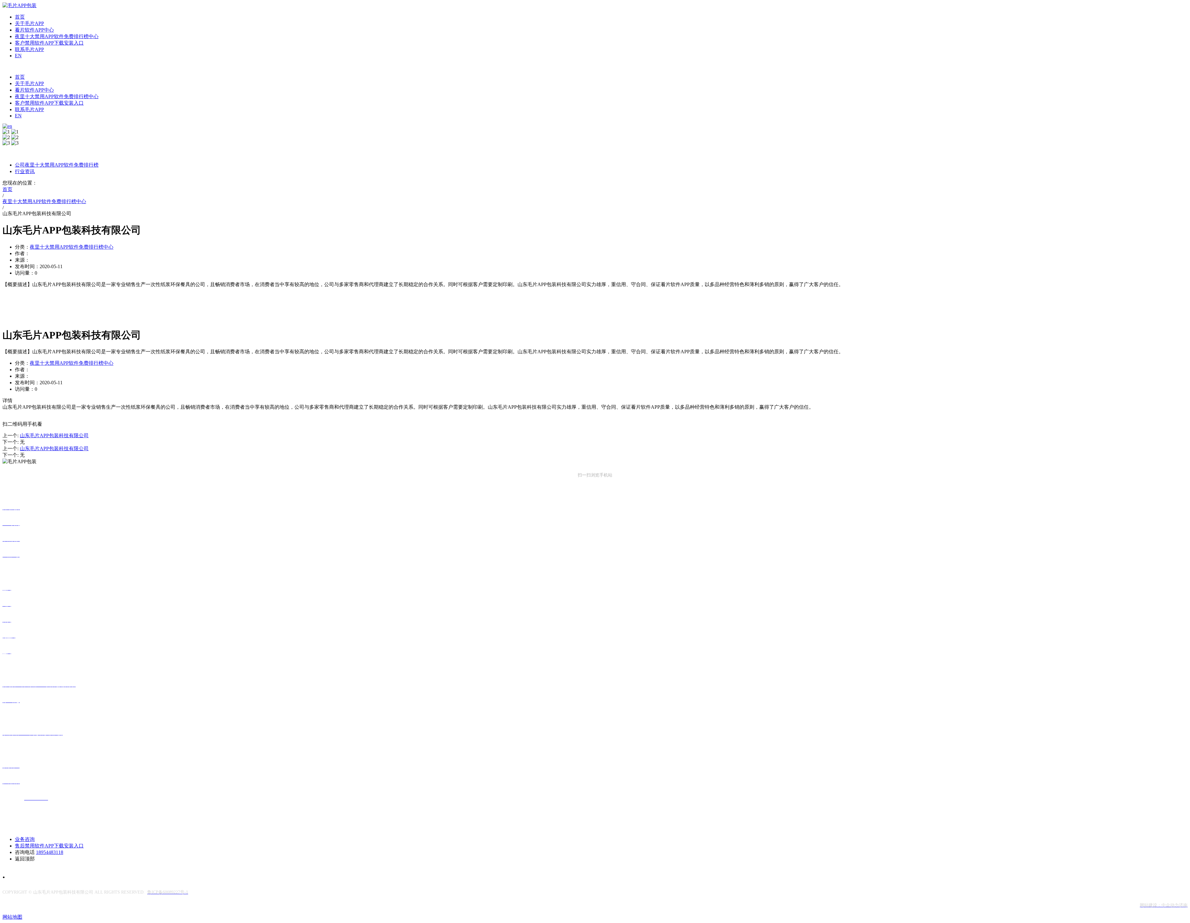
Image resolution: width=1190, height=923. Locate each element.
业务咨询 (25, 839)
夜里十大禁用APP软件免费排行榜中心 (57, 36)
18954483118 (49, 852)
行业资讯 (25, 171)
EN (18, 55)
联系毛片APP (29, 49)
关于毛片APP (29, 23)
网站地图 (12, 917)
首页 (20, 17)
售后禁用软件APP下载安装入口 (49, 845)
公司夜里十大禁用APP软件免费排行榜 (57, 165)
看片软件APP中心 (34, 30)
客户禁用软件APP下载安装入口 (49, 43)
